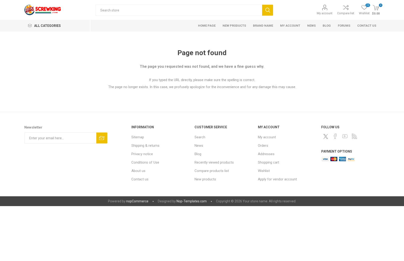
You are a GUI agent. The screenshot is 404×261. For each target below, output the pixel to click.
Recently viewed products (214, 162)
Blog (198, 154)
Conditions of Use (145, 162)
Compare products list (212, 171)
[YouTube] (345, 136)
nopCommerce (137, 201)
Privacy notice (142, 154)
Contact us (139, 179)
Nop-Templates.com (192, 201)
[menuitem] (160, 137)
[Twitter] (325, 136)
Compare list (345, 13)
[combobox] (178, 10)
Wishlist (264, 171)
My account (324, 13)
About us (138, 171)
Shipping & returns (145, 145)
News (199, 145)
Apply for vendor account (277, 179)
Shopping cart (268, 162)
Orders (263, 145)
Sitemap (137, 137)
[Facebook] (335, 136)
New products (205, 179)
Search (267, 10)
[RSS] (354, 136)
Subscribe (101, 137)
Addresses (266, 154)
